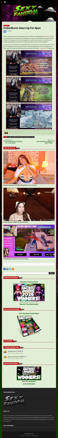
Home (4, 23)
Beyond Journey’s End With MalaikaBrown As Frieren (20, 185)
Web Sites (8, 23)
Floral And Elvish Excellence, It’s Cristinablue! (14, 142)
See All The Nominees (29, 304)
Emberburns (46, 36)
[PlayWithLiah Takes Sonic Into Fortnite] (29, 241)
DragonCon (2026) (15, 351)
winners (32, 381)
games (24, 136)
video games (31, 136)
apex (8, 136)
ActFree (10, 30)
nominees (30, 384)
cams (12, 136)
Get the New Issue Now (29, 313)
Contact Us (28, 435)
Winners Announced (28, 282)
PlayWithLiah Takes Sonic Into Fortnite (15, 259)
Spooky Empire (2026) (17, 357)
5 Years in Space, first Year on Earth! (29, 302)
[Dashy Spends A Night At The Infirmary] (29, 204)
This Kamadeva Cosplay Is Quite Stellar (44, 142)
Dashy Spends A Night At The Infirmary (15, 222)
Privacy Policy (35, 435)
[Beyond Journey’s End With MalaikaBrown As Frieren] (29, 167)
